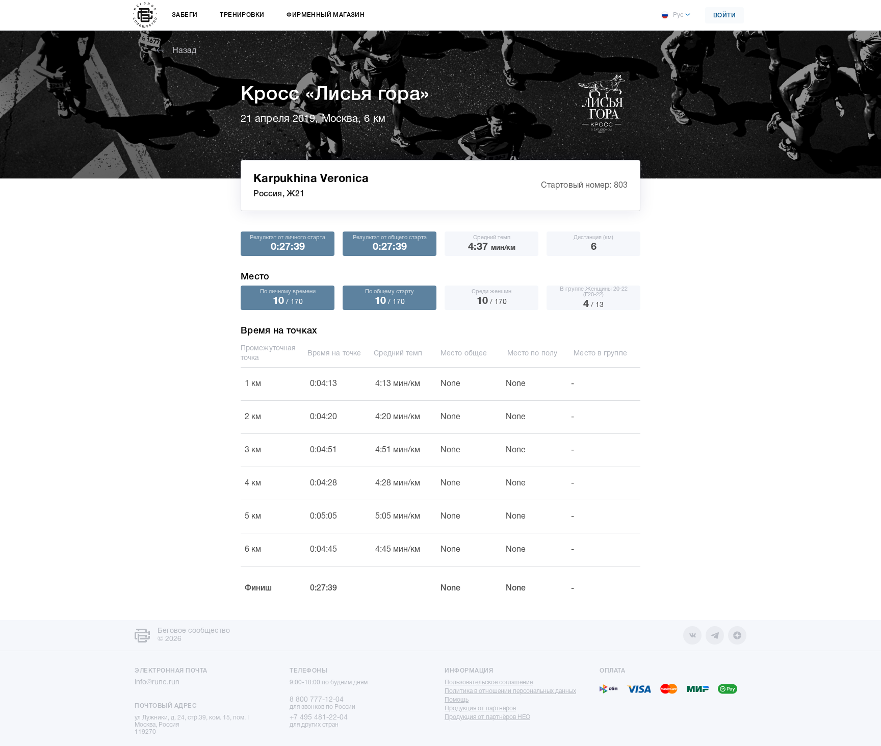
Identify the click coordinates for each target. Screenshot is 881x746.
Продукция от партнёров (480, 708)
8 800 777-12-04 (317, 700)
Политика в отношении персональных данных (510, 691)
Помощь (457, 700)
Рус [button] (678, 15)
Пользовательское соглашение (489, 682)
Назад (184, 51)
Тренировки (242, 15)
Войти (724, 15)
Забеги (184, 15)
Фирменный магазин (326, 15)
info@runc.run (157, 682)
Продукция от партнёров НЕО (487, 717)
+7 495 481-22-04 (319, 717)
